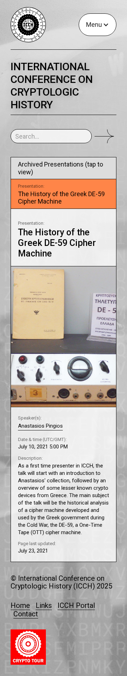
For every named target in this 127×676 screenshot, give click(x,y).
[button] (97, 24)
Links (44, 606)
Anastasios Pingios (40, 426)
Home (20, 606)
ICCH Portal (76, 606)
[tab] (63, 194)
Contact (25, 614)
